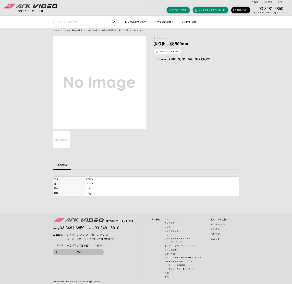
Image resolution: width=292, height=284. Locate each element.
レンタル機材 (153, 219)
